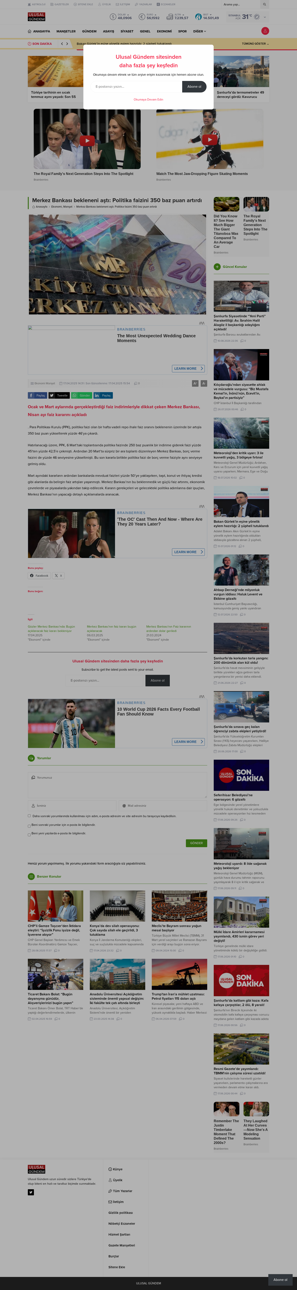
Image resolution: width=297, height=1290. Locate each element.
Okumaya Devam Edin (148, 99)
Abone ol (194, 86)
